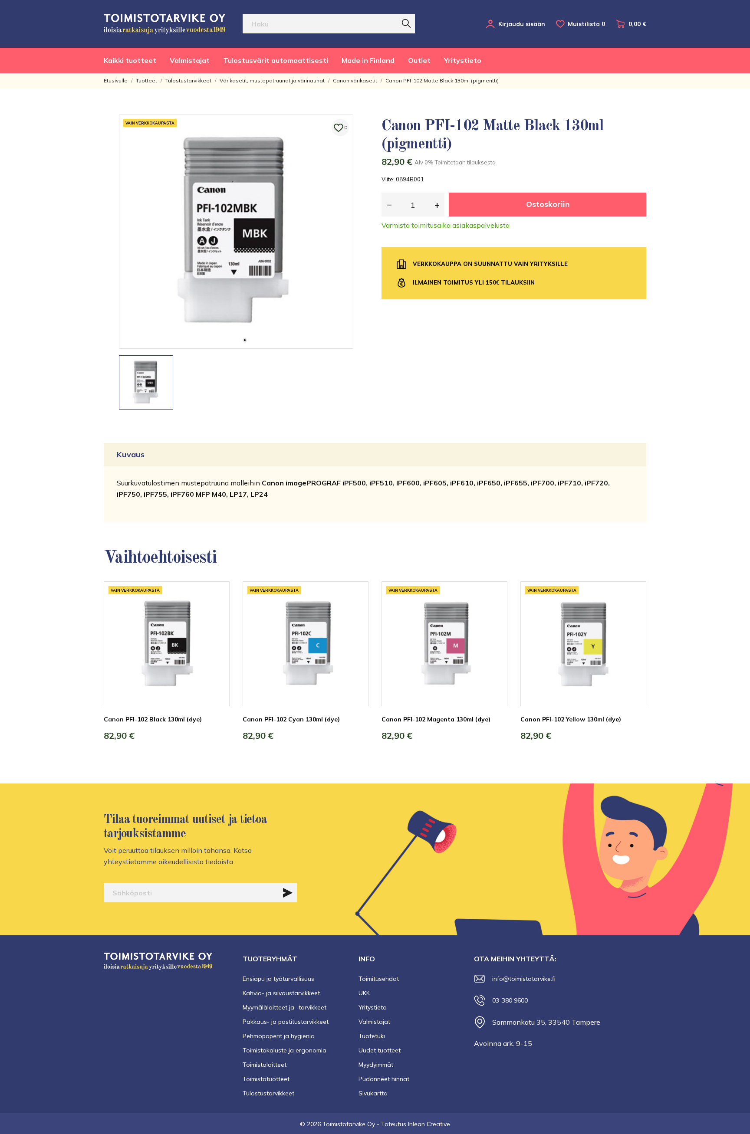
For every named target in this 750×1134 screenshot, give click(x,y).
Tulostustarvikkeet (268, 1093)
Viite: (388, 179)
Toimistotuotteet (266, 1079)
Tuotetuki (372, 1036)
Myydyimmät (376, 1064)
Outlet (419, 60)
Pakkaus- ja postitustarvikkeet (286, 1022)
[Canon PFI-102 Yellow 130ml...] (633, 614)
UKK (364, 993)
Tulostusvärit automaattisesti (275, 60)
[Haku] (406, 23)
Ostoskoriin (547, 204)
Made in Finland (368, 60)
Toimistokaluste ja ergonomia (284, 1050)
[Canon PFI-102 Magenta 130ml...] (494, 614)
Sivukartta (373, 1093)
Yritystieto (462, 60)
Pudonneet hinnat (384, 1079)
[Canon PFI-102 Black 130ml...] (216, 614)
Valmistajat (190, 60)
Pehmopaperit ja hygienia (279, 1036)
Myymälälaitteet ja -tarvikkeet (284, 1007)
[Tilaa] (288, 893)
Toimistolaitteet (264, 1064)
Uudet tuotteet (380, 1050)
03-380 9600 (510, 1000)
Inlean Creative (429, 1124)
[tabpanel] (236, 231)
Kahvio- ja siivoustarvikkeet (281, 993)
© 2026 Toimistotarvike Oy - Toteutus (354, 1124)
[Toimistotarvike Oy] (164, 24)
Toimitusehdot (379, 979)
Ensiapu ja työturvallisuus (278, 979)
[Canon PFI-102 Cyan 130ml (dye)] (355, 614)
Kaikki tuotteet (130, 60)
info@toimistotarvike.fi (524, 979)
